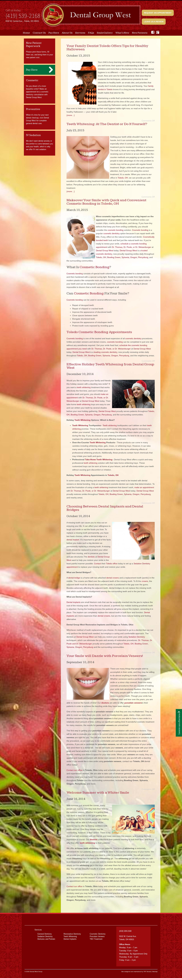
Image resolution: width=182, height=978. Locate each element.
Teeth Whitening (82, 420)
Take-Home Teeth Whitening (98, 459)
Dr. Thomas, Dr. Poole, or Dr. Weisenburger (131, 247)
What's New (122, 32)
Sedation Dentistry (142, 563)
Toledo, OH (123, 178)
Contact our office (74, 770)
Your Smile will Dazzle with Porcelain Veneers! (105, 656)
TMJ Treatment (96, 939)
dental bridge (74, 578)
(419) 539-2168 (23, 15)
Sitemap (155, 971)
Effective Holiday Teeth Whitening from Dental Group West (110, 366)
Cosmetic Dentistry (98, 934)
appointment (72, 567)
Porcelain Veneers (97, 936)
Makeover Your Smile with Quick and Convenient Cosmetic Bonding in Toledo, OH (106, 202)
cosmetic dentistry (111, 233)
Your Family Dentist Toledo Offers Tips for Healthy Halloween (107, 47)
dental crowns (112, 578)
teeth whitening (84, 387)
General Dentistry (44, 934)
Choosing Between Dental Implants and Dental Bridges (105, 508)
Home (26, 32)
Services (80, 32)
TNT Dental (147, 971)
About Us (67, 32)
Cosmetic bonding (140, 230)
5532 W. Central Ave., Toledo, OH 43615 (22, 21)
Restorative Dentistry (72, 934)
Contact (97, 563)
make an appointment (144, 487)
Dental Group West (104, 250)
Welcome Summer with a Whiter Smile (98, 792)
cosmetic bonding (115, 230)
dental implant (73, 540)
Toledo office (111, 563)
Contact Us (39, 32)
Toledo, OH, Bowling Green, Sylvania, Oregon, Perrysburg (122, 257)
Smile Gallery (105, 32)
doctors (93, 839)
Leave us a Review (154, 21)
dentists (91, 557)
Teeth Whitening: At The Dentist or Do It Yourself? (107, 124)
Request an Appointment (158, 13)
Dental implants (73, 602)
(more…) (71, 115)
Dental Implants (70, 939)
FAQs (91, 32)
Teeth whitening (110, 425)
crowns (145, 581)
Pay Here (53, 32)
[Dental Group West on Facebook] (152, 32)
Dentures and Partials (46, 939)
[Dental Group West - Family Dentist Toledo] (91, 15)
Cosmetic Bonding (94, 267)
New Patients (139, 32)
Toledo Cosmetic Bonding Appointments (99, 332)
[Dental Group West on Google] (157, 32)
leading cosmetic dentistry (105, 352)
